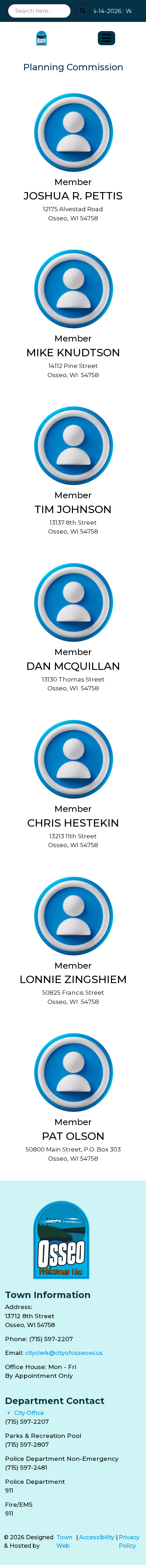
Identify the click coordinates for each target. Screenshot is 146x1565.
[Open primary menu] (106, 38)
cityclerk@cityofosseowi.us (64, 1353)
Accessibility (96, 1537)
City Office (29, 1413)
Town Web (64, 1541)
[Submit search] (82, 11)
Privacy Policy (129, 1541)
